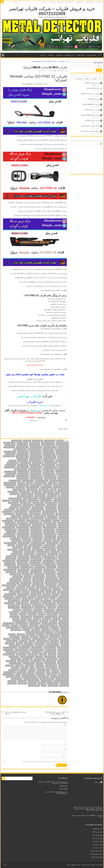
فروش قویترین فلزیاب (63, 607)
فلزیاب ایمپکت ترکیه (26, 619)
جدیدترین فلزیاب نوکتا (22, 545)
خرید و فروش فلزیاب (16, 578)
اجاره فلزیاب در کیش (9, 476)
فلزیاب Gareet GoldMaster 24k (90, 115)
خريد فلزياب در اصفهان (62, 547)
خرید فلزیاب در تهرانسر (22, 561)
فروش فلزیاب (25, 601)
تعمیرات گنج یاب (37, 541)
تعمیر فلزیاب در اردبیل (63, 523)
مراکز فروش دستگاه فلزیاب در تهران (59, 677)
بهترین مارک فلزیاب (52, 516)
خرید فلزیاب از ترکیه (30, 552)
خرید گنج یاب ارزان (17, 576)
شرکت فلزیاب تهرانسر (63, 599)
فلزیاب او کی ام (46, 619)
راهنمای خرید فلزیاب (54, 587)
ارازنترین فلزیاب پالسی (40, 483)
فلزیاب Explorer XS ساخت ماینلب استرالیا (15, 712)
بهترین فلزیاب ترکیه (16, 505)
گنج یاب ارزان (25, 668)
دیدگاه (64, 724)
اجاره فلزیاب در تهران (48, 469)
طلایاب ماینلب (38, 599)
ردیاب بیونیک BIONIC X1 (92, 83)
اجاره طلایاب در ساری (23, 451)
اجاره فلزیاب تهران (63, 463)
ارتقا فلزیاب (29, 483)
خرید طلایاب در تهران (38, 550)
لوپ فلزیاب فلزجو (52, 674)
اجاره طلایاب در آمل (34, 443)
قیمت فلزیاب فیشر (11, 661)
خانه (68, 61)
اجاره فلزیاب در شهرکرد (48, 474)
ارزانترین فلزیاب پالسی (10, 485)
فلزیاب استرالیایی (15, 616)
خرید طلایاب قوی (13, 550)
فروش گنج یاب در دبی (14, 607)
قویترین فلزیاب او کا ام (50, 648)
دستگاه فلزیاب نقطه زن (38, 585)
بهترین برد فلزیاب (15, 494)
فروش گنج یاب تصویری (27, 607)
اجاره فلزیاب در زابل (49, 472)
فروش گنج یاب (52, 607)
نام (65, 742)
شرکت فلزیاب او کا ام (21, 596)
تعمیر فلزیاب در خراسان (22, 527)
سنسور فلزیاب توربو (36, 594)
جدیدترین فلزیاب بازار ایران (38, 543)
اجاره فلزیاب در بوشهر (36, 467)
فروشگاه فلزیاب (27, 610)
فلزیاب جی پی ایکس (16, 630)
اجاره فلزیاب (12, 460)
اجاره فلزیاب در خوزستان (62, 472)
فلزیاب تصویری (54, 627)
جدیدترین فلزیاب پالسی (10, 543)
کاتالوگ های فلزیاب (63, 668)
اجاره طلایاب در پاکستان (22, 447)
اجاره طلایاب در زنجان (36, 451)
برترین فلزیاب (65, 494)
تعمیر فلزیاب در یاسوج (50, 538)
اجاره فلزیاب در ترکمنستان (62, 469)
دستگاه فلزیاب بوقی (38, 583)
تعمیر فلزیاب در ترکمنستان (50, 527)
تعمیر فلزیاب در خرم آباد (8, 527)
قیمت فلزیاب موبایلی (50, 663)
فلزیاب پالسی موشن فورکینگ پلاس (49, 625)
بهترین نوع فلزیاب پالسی (51, 518)
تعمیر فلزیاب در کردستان (50, 534)
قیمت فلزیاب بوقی (27, 659)
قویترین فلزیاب (39, 645)
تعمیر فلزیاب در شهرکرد (49, 532)
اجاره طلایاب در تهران (48, 449)
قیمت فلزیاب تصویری (63, 661)
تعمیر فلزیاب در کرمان (37, 534)
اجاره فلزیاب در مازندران (36, 478)
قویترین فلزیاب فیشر (63, 652)
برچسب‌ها (79, 78)
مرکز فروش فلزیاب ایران (62, 679)
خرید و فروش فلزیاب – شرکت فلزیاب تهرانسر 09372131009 (52, 11)
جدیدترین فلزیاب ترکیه (63, 545)
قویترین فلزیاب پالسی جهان (10, 648)
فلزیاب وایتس (65, 645)
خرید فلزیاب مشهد (51, 576)
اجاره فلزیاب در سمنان (10, 472)
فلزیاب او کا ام (56, 619)
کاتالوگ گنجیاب (9, 665)
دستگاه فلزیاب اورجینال (51, 583)
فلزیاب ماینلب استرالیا (12, 641)
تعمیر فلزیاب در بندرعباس (39, 525)
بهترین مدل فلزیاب (16, 516)
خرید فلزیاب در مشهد (63, 572)
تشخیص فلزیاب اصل (24, 518)
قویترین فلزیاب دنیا (8, 650)
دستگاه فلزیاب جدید (26, 583)
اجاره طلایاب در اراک (22, 443)
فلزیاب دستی (25, 636)
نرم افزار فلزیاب (12, 683)
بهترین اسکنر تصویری (41, 494)
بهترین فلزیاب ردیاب (63, 509)
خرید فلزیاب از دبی (18, 552)
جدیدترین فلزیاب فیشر (50, 545)
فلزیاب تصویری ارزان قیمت (41, 627)
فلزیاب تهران (56, 630)
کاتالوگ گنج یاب (19, 665)
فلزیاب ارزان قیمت (63, 616)
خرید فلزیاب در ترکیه (48, 561)
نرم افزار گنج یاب (64, 685)
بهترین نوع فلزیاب (64, 518)
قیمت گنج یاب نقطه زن (51, 665)
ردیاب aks (65, 590)
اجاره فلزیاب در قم (10, 474)
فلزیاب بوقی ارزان (64, 621)
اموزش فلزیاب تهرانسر (19, 489)
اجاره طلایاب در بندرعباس (50, 447)
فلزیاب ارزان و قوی (38, 616)
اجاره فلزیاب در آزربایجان (51, 463)
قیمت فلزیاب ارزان (14, 656)
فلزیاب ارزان (14, 614)
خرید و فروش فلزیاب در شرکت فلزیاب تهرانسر (57, 581)
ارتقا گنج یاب (21, 483)
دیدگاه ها (87, 78)
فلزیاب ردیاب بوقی (15, 636)
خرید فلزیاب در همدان (36, 572)
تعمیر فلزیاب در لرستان (50, 536)
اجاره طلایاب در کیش (9, 456)
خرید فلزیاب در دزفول (35, 563)
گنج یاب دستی (65, 672)
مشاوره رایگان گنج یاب (33, 681)
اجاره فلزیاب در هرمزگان (42, 480)
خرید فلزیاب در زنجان (10, 563)
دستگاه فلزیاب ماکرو (51, 585)
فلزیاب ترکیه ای (64, 627)
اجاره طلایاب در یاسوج (35, 460)
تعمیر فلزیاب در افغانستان (36, 523)
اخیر (100, 78)
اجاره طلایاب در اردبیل (9, 443)
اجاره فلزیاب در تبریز (10, 467)
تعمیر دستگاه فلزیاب (11, 518)
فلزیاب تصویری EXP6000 (92, 120)
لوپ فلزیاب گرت (41, 674)
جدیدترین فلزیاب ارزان (52, 543)
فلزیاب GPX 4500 (14, 612)
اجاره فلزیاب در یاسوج (15, 480)
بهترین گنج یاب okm (9, 514)
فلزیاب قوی (7, 639)
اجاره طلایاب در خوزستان (62, 451)
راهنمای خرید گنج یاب (42, 587)
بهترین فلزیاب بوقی (40, 505)
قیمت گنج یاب (40, 663)
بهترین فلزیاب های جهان (48, 514)
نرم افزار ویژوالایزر (53, 685)
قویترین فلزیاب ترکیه (63, 650)
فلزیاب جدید (26, 630)
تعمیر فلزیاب (60, 2)
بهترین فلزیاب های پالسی (62, 514)
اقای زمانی (53, 489)
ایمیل (65, 749)
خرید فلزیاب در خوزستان (48, 563)
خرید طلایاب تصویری (63, 550)
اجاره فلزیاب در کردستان (50, 476)
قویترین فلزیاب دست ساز (22, 650)
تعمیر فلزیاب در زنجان (37, 529)
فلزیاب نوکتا (19, 643)
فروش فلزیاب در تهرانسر (49, 603)
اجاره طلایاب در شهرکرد (48, 454)
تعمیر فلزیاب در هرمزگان (9, 536)
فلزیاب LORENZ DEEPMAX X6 (91, 104)
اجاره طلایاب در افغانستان (48, 445)
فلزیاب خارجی (21, 634)
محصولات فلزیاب (90, 2)
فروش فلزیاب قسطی (51, 605)
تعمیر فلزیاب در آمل (19, 521)
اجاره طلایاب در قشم (22, 454)
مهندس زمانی (42, 683)
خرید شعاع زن (36, 547)
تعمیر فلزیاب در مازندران (36, 536)
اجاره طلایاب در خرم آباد (20, 449)
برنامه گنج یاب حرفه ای (53, 494)
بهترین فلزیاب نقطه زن (35, 512)
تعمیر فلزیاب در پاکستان (11, 525)
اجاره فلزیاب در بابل (10, 465)
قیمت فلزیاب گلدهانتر (63, 663)
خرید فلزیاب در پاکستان (23, 558)
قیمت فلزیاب (39, 656)
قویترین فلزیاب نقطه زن (50, 652)
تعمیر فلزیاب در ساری (24, 529)
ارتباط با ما (52, 2)
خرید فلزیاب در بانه (63, 558)
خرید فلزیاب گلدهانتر (63, 576)
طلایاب (46, 599)
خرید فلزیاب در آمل (41, 554)
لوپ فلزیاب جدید (22, 672)
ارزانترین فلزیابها (20, 487)
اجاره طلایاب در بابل (10, 445)
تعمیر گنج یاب (65, 541)
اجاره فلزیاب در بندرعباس (50, 467)
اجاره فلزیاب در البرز (35, 465)
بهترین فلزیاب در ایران (38, 507)
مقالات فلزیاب (79, 2)
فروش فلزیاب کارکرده (38, 605)
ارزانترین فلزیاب (47, 485)
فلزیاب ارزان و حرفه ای (51, 616)
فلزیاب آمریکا (42, 614)
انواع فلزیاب (61, 61)
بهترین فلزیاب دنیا (14, 507)
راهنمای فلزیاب (30, 587)
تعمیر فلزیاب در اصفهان (49, 523)
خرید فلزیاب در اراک (29, 554)
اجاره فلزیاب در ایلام (23, 465)
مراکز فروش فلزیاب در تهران (13, 677)
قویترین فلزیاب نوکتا (37, 652)
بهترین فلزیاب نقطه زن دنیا (21, 512)
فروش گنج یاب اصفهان (40, 607)
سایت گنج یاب (65, 594)
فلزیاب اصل (65, 619)
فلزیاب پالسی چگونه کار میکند (49, 623)
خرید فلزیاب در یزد (11, 572)
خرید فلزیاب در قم (51, 567)
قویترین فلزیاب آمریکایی (28, 645)
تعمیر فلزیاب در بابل (63, 525)
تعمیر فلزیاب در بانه (51, 525)
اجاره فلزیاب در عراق (35, 474)
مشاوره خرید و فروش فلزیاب (61, 681)
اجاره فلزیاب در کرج (63, 476)
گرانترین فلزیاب (40, 668)
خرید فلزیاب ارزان (55, 552)
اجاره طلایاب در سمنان (10, 451)
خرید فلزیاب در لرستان (24, 570)
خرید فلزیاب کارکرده (15, 574)
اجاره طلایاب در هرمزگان (62, 460)
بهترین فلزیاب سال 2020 (23, 509)
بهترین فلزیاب (6, 500)
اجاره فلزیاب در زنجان (36, 472)
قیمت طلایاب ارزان (32, 654)
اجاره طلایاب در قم (10, 454)
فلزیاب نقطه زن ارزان (53, 643)
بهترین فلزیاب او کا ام (26, 503)
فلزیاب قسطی (16, 639)
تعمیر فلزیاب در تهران (36, 527)
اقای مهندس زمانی (44, 489)
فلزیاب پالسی (54, 621)
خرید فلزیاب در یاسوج (23, 572)
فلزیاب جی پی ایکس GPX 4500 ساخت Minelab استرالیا (40, 632)
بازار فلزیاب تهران (13, 492)
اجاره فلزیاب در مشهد (23, 478)
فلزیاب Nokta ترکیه (52, 614)
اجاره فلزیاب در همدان (28, 480)
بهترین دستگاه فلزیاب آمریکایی (25, 496)
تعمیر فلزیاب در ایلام (10, 523)
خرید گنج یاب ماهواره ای (51, 578)
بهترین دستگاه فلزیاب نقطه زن (61, 500)
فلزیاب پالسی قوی (64, 625)
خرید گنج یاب (28, 576)
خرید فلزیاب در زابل (22, 563)
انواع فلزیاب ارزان (36, 492)
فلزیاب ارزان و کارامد (26, 616)
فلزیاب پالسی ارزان (33, 621)
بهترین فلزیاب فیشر (9, 509)
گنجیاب (48, 672)
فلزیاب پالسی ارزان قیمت (20, 621)
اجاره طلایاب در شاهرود (62, 454)
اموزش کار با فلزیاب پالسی (62, 492)
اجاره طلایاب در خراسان (34, 449)
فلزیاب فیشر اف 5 (52, 639)
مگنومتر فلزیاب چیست (53, 683)
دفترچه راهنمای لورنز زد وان (9, 585)
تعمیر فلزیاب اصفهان (46, 521)
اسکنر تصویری (10, 487)
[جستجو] (2, 1)
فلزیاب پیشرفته (23, 625)
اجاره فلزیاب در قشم (23, 474)
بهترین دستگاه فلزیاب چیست (30, 498)
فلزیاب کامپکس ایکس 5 (42, 641)
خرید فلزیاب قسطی (27, 574)
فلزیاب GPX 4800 (64, 614)
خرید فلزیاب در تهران (36, 561)
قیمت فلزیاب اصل (64, 659)
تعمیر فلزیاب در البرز (22, 523)
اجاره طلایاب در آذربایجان (62, 443)
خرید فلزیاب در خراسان (9, 561)
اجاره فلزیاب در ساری (23, 472)
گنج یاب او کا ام (15, 668)
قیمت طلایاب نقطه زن (50, 656)
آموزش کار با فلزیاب (38, 440)
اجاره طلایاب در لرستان (50, 458)
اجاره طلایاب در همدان (48, 460)
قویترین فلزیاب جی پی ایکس (37, 650)
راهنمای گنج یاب (20, 587)
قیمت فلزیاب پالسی (16, 659)
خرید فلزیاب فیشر (39, 574)
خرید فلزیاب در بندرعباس (51, 558)
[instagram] (14, 2)
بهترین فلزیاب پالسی (28, 505)
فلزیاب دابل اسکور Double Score (89, 93)
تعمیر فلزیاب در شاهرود (62, 532)
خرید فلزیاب (99, 2)
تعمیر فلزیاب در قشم (23, 532)
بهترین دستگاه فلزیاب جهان (46, 498)
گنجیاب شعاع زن (40, 672)
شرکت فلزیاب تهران (8, 596)
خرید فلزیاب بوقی (64, 554)
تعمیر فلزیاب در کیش (10, 534)
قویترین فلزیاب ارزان (15, 645)
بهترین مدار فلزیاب (27, 516)
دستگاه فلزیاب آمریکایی (15, 581)
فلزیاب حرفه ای (30, 634)
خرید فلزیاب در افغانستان (49, 556)
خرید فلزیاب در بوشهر (37, 558)
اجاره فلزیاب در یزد (63, 483)
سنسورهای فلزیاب (64, 596)
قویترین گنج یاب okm (25, 652)
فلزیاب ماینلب (23, 641)
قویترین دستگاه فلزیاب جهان (52, 645)
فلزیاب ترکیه (6, 625)
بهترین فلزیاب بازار (52, 505)
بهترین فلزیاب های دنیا (35, 514)
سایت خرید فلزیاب (51, 592)
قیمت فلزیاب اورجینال (52, 659)
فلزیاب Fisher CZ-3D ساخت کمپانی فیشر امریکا (56, 612)
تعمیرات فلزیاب (47, 541)
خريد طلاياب (11, 545)
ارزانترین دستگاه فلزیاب (10, 483)
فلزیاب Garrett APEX (93, 99)
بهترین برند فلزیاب (52, 496)
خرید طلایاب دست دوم (24, 550)
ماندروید (18, 674)
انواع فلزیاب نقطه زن (25, 492)
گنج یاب (32, 668)
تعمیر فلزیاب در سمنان (11, 529)
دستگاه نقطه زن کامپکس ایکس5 (90, 126)
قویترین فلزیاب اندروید (63, 648)
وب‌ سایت (64, 755)
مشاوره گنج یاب (12, 681)
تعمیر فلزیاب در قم (11, 532)
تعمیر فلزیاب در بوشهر (25, 525)
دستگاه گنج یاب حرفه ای (24, 585)
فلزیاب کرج (32, 641)
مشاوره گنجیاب (64, 683)
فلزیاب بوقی (16, 619)
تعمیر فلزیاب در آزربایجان (33, 521)
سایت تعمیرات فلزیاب (63, 592)
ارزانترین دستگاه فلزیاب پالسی (61, 485)
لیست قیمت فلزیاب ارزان (28, 674)
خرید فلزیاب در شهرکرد (23, 565)
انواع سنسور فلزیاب (48, 492)
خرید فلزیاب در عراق (10, 565)
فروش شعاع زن (35, 601)
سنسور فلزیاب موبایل (10, 594)
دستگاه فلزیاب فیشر (63, 585)
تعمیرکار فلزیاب (27, 541)
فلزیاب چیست (40, 634)
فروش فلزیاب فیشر (63, 605)
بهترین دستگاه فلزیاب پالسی (61, 498)
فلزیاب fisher (17, 610)
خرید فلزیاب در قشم (63, 567)
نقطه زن (44, 685)
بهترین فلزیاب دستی (25, 507)
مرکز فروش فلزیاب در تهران (47, 679)
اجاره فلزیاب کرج (52, 483)
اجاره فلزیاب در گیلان (63, 478)
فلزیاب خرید (12, 634)
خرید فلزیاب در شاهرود (37, 565)
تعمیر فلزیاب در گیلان (63, 536)
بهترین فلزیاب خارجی (51, 507)
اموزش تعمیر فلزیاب (32, 489)
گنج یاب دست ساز (13, 670)
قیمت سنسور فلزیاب (63, 654)
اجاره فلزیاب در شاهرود (62, 474)
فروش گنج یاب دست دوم (62, 610)
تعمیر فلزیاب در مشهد (23, 536)
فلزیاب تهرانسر (35, 630)
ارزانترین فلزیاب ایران (36, 485)
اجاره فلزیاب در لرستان (50, 478)
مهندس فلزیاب (32, 683)
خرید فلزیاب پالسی (52, 554)
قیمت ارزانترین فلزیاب (12, 652)
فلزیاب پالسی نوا (34, 625)
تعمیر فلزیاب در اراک (8, 521)
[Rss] (16, 2)
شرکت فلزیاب (32, 596)
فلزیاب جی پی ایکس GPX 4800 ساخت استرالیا (57, 634)
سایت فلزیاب (26, 592)
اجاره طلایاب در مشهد (22, 458)
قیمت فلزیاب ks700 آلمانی (27, 656)
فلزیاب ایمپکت (37, 619)
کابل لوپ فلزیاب (29, 665)
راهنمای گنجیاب (10, 587)
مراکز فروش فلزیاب (43, 677)
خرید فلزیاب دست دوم (63, 574)
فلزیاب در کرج (34, 636)
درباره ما (45, 2)
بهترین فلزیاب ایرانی (63, 505)
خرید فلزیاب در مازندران (10, 570)
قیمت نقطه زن (39, 665)
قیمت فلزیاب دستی (35, 661)
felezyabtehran (61, 70)
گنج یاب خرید (32, 670)
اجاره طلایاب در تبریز (9, 447)
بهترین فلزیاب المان (63, 503)
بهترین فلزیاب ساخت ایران (37, 509)
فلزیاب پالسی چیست (35, 623)
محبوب (94, 78)
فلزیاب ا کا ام (23, 614)
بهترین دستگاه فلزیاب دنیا (15, 498)
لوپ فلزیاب (31, 672)
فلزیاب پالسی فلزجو (9, 623)
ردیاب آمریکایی (57, 590)
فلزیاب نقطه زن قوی (40, 643)
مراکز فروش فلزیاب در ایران (29, 677)
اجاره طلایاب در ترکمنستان (62, 449)
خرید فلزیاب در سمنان (50, 565)
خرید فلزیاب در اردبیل (16, 554)
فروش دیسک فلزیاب (46, 601)
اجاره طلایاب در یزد (22, 460)
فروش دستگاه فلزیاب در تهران (13, 599)
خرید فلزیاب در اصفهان (62, 556)
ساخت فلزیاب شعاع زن (21, 590)
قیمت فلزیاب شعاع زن (23, 661)
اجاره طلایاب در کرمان (36, 456)
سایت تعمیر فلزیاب (8, 590)
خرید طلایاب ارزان (18, 547)
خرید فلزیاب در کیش (49, 570)
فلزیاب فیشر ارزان (64, 639)
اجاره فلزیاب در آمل (37, 463)
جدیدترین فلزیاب (64, 543)
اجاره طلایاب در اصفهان (62, 445)
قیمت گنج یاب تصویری (29, 663)
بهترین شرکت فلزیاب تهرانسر (19, 500)
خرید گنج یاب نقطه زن (38, 578)
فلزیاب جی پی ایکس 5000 (62, 632)
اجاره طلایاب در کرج (63, 456)
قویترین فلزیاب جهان (51, 650)
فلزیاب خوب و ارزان (55, 636)
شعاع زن (53, 599)
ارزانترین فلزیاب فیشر (46, 487)
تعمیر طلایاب (65, 521)
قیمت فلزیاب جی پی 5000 (49, 661)
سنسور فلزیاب (46, 594)
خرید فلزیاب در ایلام (23, 556)
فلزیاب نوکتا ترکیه (10, 643)
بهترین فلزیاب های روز (22, 514)
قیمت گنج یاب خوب (63, 665)
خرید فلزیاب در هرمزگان (49, 572)
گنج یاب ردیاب (56, 672)
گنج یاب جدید (55, 670)
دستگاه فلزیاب (27, 581)
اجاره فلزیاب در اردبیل (13, 463)
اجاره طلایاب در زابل (49, 451)
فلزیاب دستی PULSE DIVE (92, 109)
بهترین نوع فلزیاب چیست (37, 518)
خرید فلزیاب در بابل (11, 556)
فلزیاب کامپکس (54, 641)
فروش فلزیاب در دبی (36, 603)
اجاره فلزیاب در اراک (25, 463)
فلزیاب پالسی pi (44, 621)
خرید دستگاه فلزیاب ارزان (49, 547)
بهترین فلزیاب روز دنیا (51, 509)
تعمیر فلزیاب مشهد (15, 538)
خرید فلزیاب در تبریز (11, 558)
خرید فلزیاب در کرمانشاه (62, 570)
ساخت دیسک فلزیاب (46, 590)
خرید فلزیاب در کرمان (14, 567)
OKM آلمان (60, 440)
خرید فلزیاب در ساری (63, 565)
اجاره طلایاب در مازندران (36, 458)
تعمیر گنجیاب (56, 541)
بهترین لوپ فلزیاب (64, 516)
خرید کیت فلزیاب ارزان (39, 576)
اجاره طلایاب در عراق (35, 454)
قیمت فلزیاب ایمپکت (39, 659)
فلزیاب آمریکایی (32, 614)
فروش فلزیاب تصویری (63, 603)
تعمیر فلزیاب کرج (26, 538)
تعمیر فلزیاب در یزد (37, 538)
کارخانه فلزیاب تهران (51, 668)
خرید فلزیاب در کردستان (27, 567)
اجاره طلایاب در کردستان (50, 456)
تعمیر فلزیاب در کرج (63, 534)
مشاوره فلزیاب (22, 681)
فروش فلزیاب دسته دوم (22, 603)
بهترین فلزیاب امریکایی (51, 503)
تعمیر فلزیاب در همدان (63, 538)
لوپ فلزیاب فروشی (63, 674)
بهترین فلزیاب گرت (63, 512)
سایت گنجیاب (56, 594)
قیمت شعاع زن (52, 654)
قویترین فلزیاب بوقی (37, 648)
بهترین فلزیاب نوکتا (7, 512)
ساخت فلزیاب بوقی (33, 590)
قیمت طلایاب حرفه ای (9, 654)
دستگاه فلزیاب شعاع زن (13, 583)
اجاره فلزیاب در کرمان (36, 476)
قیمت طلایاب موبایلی (63, 656)
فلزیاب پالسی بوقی (63, 623)
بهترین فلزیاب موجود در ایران (50, 512)
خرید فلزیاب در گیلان (37, 570)
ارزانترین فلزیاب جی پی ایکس (61, 487)
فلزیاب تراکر (14, 625)
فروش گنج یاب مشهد (49, 610)
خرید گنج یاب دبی (64, 578)
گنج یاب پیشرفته (64, 670)
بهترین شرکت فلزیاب (34, 500)
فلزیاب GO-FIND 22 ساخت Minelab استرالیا (31, 612)
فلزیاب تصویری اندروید (27, 627)
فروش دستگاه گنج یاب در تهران (61, 601)
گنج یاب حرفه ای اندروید (43, 670)
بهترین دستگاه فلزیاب (40, 496)
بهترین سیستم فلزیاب (46, 500)
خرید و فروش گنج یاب (38, 581)
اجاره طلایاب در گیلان (63, 458)
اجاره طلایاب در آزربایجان (48, 443)
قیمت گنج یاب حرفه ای (15, 663)
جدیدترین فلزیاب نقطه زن (36, 545)
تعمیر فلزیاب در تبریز (63, 527)
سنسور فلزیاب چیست (23, 594)
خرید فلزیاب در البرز (35, 556)
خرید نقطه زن (27, 578)
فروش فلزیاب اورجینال (14, 601)
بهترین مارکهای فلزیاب (40, 516)
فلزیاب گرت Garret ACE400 (94, 88)
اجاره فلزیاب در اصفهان (62, 465)
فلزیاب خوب (65, 636)
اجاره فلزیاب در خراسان (34, 469)
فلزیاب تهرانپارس (46, 630)
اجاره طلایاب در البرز (35, 445)
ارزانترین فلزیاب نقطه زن (33, 487)
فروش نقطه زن (37, 610)
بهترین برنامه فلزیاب (63, 496)
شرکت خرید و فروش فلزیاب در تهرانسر (47, 596)
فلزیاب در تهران (44, 636)
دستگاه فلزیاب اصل (63, 583)
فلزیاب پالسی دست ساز (21, 623)
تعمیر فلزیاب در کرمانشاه (23, 534)
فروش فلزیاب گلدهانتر (14, 605)
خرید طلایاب (28, 547)
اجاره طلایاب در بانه (63, 447)
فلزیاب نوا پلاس (28, 643)
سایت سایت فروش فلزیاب (38, 592)
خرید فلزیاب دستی (50, 574)
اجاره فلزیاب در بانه (63, 467)
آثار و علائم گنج (69, 2)
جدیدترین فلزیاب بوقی (24, 543)
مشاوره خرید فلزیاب (17, 679)
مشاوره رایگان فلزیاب (47, 681)
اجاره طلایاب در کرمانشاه (22, 456)
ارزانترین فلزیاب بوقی (23, 485)
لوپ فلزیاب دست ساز (10, 672)
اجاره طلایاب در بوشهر (36, 447)
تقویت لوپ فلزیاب (16, 541)
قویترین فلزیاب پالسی (25, 648)
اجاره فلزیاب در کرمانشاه (23, 476)
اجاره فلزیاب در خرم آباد (20, 469)
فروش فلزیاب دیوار (9, 603)
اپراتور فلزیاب (27, 440)
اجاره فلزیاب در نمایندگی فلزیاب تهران (59, 480)
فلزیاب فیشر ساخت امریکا (39, 639)
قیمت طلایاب (43, 654)
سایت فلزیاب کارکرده (15, 592)
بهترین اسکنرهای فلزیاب (27, 494)
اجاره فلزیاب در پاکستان (23, 467)
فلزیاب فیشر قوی (26, 639)
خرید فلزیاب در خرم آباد (62, 563)
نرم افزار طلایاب (23, 683)
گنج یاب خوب (24, 670)
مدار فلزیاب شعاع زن (8, 674)
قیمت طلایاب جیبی (21, 654)
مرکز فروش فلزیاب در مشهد (31, 679)
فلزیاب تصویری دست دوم (13, 627)
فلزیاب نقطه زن (64, 643)
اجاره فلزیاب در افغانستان (48, 465)
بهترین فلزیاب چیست (63, 507)
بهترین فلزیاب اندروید (38, 503)
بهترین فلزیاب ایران (13, 503)
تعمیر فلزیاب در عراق (36, 532)
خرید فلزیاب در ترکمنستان (62, 561)
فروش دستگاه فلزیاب (28, 599)
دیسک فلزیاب (65, 587)
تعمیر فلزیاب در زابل (49, 529)
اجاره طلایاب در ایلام (22, 445)
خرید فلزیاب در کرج (40, 567)
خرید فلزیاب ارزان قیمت (43, 552)
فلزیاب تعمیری (64, 630)
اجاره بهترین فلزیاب (16, 440)
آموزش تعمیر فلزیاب (50, 440)
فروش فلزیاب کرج (26, 605)
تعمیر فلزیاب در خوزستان (62, 529)
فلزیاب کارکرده (64, 641)
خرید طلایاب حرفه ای (51, 550)
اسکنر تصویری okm (63, 489)
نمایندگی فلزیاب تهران (34, 685)
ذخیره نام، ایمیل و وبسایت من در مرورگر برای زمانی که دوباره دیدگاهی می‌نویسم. (44, 761)
